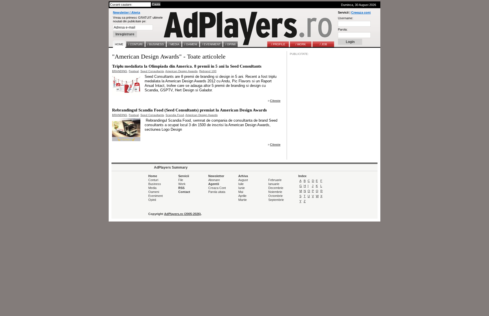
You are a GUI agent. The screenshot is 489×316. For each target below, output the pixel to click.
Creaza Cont (217, 188)
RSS (181, 188)
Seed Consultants (152, 71)
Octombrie (275, 195)
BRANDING (119, 71)
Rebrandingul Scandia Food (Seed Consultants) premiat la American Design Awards (189, 110)
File (180, 180)
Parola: (343, 29)
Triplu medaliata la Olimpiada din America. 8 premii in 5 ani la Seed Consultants (186, 66)
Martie (242, 199)
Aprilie (242, 195)
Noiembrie (275, 192)
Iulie (241, 184)
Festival (134, 71)
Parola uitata (216, 192)
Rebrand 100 (207, 71)
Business (154, 184)
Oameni (153, 192)
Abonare (214, 180)
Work (182, 184)
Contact (184, 192)
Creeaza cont (361, 12)
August (243, 180)
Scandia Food (175, 115)
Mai (240, 192)
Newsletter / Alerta (126, 12)
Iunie (241, 188)
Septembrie (276, 199)
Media (152, 188)
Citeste (275, 100)
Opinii (152, 199)
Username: (345, 18)
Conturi (153, 180)
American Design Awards (181, 71)
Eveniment (155, 195)
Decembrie (275, 188)
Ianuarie (273, 184)
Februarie (275, 180)
